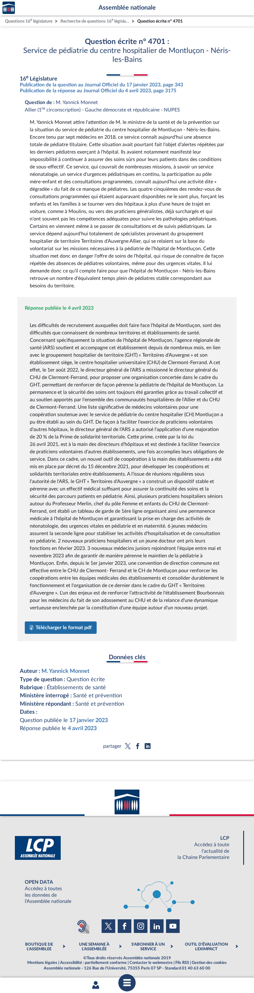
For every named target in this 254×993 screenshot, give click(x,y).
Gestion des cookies (209, 963)
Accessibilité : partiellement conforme (93, 963)
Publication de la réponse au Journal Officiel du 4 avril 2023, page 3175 (98, 90)
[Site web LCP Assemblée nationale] (127, 848)
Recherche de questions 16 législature (95, 21)
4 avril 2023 (82, 728)
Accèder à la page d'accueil (8, 8)
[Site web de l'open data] (127, 892)
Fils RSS (182, 963)
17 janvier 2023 (88, 720)
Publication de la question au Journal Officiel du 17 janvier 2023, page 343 (101, 84)
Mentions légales (42, 963)
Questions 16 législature (28, 21)
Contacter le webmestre (151, 963)
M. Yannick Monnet (66, 671)
